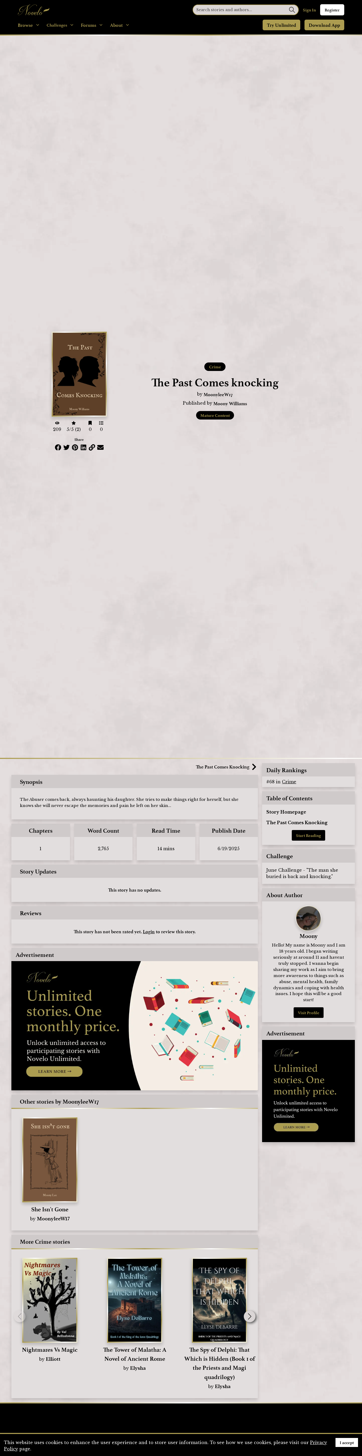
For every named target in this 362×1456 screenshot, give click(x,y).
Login (149, 931)
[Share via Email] (100, 447)
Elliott (53, 1359)
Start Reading (308, 835)
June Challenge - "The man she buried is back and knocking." (302, 873)
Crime (215, 367)
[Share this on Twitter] (66, 447)
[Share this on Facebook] (58, 447)
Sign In (309, 10)
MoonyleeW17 (218, 394)
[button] (249, 1316)
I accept (347, 1442)
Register (332, 10)
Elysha (138, 1368)
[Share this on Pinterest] (75, 447)
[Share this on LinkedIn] (83, 447)
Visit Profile (308, 1012)
